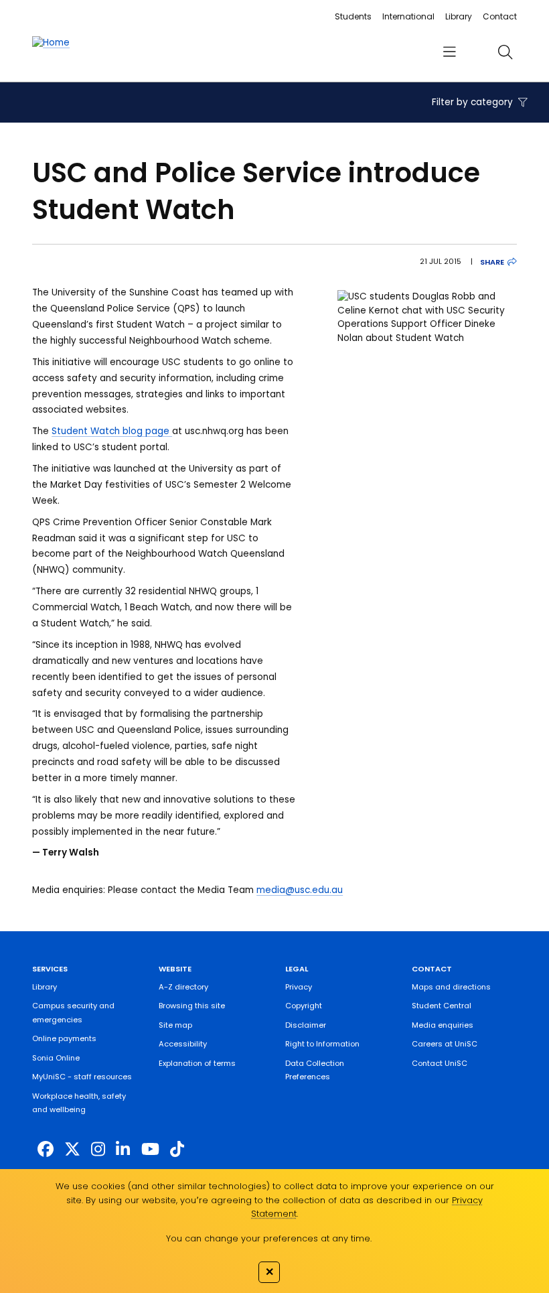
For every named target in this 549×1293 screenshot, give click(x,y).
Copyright (303, 1005)
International (408, 16)
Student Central (441, 1005)
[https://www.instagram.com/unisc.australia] (98, 1149)
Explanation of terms (197, 1063)
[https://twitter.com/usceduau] (72, 1149)
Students (353, 16)
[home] (51, 43)
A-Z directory (183, 986)
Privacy (298, 986)
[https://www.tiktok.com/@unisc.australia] (177, 1149)
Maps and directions (451, 986)
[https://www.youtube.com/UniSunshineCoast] (150, 1149)
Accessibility (183, 1043)
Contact (500, 16)
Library (458, 16)
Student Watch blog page (112, 431)
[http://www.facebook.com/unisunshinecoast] (45, 1149)
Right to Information (322, 1043)
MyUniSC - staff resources (82, 1076)
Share (492, 262)
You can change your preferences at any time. (269, 1238)
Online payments (64, 1038)
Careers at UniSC (444, 1043)
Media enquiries (442, 1025)
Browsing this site (192, 1005)
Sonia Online (56, 1057)
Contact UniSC (439, 1063)
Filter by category (474, 102)
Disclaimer (305, 1025)
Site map (175, 1025)
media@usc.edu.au (299, 890)
